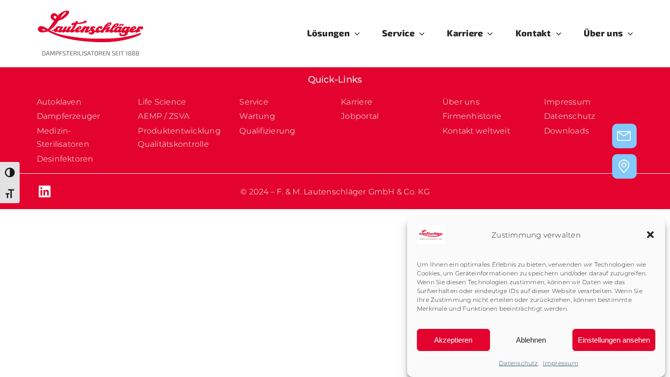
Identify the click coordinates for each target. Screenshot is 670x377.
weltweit (492, 130)
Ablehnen (531, 340)
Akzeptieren (453, 340)
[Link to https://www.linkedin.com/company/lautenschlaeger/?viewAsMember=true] (102, 191)
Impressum (560, 363)
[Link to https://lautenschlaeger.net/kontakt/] (624, 136)
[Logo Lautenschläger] (91, 13)
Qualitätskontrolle (173, 144)
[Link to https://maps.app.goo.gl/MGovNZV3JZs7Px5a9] (624, 166)
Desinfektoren (65, 158)
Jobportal (360, 116)
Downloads (566, 130)
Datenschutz (518, 363)
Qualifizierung (267, 130)
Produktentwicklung (179, 130)
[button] (650, 235)
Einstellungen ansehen (614, 340)
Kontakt (458, 130)
